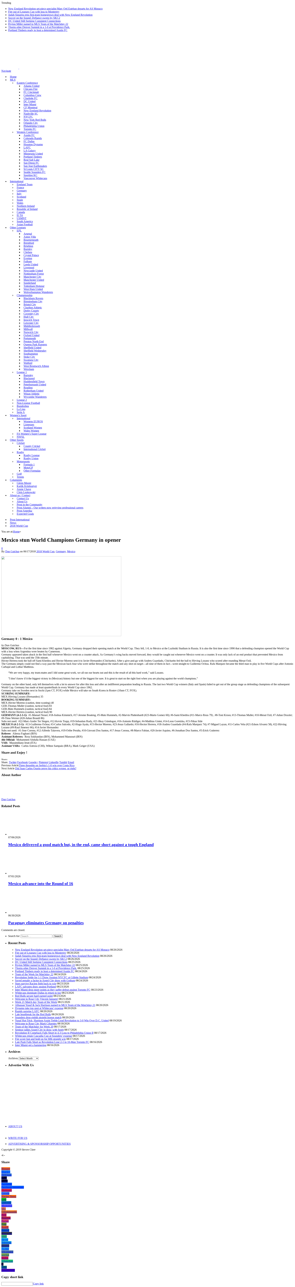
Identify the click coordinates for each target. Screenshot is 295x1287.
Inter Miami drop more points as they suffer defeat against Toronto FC (52, 989)
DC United (30, 101)
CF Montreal (30, 107)
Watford (28, 363)
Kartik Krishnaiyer (27, 486)
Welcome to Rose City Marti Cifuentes (36, 1023)
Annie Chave (24, 489)
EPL (19, 230)
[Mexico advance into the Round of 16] (26, 873)
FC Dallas (29, 141)
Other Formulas (32, 470)
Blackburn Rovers (33, 298)
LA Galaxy (30, 150)
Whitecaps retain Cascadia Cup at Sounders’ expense (43, 1035)
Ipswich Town (31, 319)
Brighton (28, 246)
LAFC (27, 147)
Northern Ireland (26, 206)
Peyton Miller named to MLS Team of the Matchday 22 (38, 24)
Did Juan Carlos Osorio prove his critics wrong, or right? (45, 768)
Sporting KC (30, 175)
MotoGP (28, 467)
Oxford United (31, 335)
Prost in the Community (29, 504)
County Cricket (32, 446)
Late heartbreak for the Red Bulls (33, 1014)
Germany (22, 190)
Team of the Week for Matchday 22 (34, 974)
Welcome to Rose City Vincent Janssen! (36, 998)
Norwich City (31, 332)
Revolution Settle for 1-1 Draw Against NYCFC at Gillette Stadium (51, 977)
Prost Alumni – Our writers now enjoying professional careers (50, 507)
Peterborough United (35, 384)
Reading (28, 387)
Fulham (28, 261)
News (13, 522)
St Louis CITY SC (34, 169)
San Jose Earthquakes (35, 166)
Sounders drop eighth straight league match (38, 1017)
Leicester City (31, 322)
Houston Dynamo (33, 144)
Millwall (28, 329)
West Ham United (33, 289)
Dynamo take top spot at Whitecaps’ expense (39, 1008)
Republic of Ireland (27, 209)
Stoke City (29, 356)
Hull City (29, 316)
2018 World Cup (19, 525)
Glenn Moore (24, 483)
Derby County (31, 310)
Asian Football (25, 224)
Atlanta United (31, 85)
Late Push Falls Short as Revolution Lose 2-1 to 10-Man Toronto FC (52, 1042)
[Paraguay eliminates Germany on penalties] (26, 912)
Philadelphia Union (34, 125)
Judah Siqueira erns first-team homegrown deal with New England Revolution (50, 14)
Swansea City (31, 359)
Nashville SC (31, 113)
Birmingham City (33, 301)
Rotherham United (34, 390)
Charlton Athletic (33, 307)
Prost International (20, 519)
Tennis (20, 476)
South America (25, 221)
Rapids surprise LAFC (27, 1011)
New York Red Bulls (35, 119)
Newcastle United (33, 270)
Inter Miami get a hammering (30, 1045)
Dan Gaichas (12, 551)
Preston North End (34, 341)
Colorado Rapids (33, 138)
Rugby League (32, 455)
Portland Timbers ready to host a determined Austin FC (37, 30)
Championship (24, 295)
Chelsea (28, 252)
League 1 (22, 372)
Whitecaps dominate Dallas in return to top (38, 992)
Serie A (21, 412)
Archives (13, 1058)
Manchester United (34, 279)
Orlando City (31, 122)
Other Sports (17, 439)
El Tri (20, 215)
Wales (20, 202)
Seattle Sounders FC (35, 172)
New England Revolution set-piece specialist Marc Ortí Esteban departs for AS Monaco (55, 8)
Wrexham (29, 369)
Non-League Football (28, 403)
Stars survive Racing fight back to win (35, 983)
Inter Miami (30, 104)
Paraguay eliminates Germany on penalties (46, 923)
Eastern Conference (27, 82)
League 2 (22, 399)
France (20, 187)
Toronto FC (30, 129)
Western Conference (28, 132)
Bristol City (30, 304)
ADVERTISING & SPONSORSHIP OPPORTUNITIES (39, 1143)
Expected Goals (25, 513)
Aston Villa (30, 236)
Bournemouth (31, 239)
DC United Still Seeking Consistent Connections (34, 20)
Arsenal (28, 233)
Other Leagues (18, 227)
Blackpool (29, 378)
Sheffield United (32, 347)
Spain (20, 199)
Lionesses (29, 424)
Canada (21, 212)
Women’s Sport (18, 415)
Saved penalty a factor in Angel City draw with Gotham (45, 980)
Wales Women (31, 430)
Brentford (29, 242)
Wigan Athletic (32, 393)
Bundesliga (23, 406)
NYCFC (28, 116)
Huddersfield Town (34, 381)
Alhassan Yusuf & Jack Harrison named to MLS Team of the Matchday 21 (55, 1005)
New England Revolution (37, 110)
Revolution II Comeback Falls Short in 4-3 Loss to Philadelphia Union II (54, 1032)
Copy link (38, 1283)
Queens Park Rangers (35, 344)
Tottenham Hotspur (34, 286)
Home (13, 76)
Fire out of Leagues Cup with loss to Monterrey (33, 11)
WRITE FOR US (17, 1138)
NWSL (21, 436)
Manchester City (32, 276)
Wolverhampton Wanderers (38, 292)
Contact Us (23, 498)
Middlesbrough (32, 326)
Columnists (16, 479)
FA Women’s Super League (31, 433)
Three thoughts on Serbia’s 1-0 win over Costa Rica (46, 765)
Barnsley (28, 375)
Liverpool (29, 267)
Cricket (21, 443)
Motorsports (23, 461)
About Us (22, 501)
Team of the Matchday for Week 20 (34, 1026)
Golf (19, 473)
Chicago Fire (31, 89)
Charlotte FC (31, 98)
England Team (24, 184)
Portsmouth (30, 338)
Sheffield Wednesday (35, 350)
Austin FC (29, 135)
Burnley (28, 249)
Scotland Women (33, 427)
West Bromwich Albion (36, 366)
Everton (28, 258)
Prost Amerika (24, 510)
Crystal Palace (31, 255)
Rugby (20, 452)
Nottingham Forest (34, 273)
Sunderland (30, 282)
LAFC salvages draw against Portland (35, 986)
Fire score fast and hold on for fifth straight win (40, 1039)
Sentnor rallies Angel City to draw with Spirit (39, 1029)
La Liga (21, 409)
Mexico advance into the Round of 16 (40, 883)
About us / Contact (20, 495)
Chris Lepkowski (26, 492)
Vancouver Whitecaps (35, 178)
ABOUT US (15, 1126)
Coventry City (31, 313)
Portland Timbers (33, 156)
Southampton (31, 353)
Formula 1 (29, 464)
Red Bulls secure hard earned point (34, 995)
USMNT (21, 218)
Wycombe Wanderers (35, 396)
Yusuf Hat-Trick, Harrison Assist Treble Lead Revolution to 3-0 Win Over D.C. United (62, 1020)
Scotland (21, 196)
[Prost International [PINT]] (119, 67)
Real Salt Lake (31, 159)
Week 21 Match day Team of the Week (36, 1002)
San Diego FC (31, 162)
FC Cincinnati (31, 92)
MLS (13, 79)
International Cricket (35, 449)
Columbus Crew (32, 95)
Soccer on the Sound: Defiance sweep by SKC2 (34, 17)
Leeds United (31, 264)
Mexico (71, 551)
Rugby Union (31, 458)
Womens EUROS (33, 421)
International (16, 181)
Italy (19, 193)
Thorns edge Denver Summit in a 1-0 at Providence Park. (39, 27)
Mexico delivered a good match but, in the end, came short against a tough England (81, 844)
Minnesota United (33, 153)
